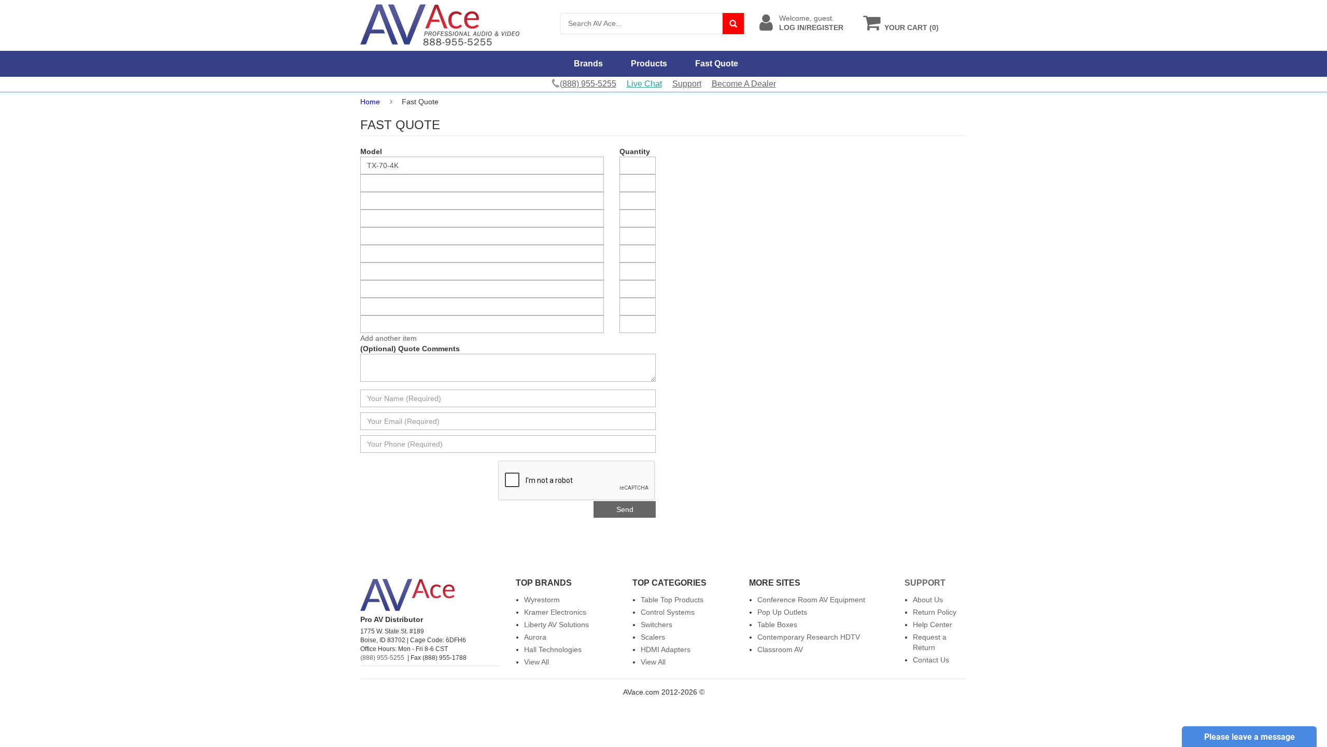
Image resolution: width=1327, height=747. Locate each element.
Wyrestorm (542, 600)
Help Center (932, 624)
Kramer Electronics (555, 612)
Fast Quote (716, 63)
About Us (928, 600)
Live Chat (644, 83)
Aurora (535, 637)
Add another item (388, 338)
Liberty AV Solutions (556, 624)
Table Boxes (777, 624)
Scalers (653, 637)
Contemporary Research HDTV (808, 637)
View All (536, 662)
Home (370, 102)
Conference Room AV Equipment (811, 600)
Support (686, 83)
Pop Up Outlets (782, 612)
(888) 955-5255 (382, 657)
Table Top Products (672, 600)
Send (624, 509)
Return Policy (934, 612)
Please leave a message (1249, 737)
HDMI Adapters (665, 649)
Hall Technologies (553, 649)
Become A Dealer (744, 83)
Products (649, 63)
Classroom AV (780, 649)
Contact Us (931, 660)
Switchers (656, 624)
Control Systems (668, 612)
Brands (588, 63)
